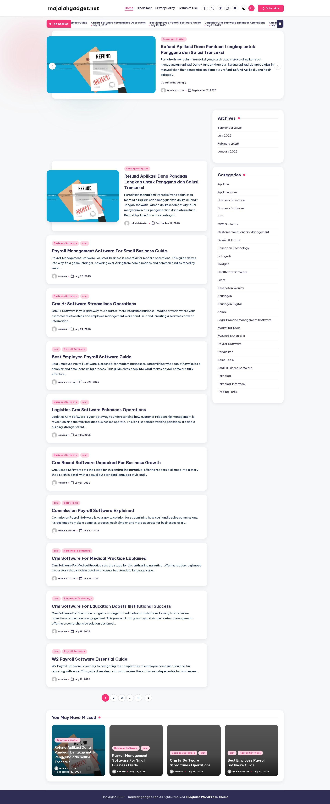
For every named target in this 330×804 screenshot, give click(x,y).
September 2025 (230, 122)
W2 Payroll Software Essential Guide (89, 653)
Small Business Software (235, 362)
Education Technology (78, 593)
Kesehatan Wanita (231, 282)
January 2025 (228, 146)
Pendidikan (225, 346)
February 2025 (228, 138)
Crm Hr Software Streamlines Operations (91, 22)
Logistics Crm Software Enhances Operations (208, 22)
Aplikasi (223, 179)
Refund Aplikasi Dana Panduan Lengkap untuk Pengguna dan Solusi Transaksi (161, 176)
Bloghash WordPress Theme (207, 792)
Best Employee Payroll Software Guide (148, 22)
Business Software (181, 39)
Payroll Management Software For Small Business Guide (109, 245)
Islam (221, 275)
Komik (222, 306)
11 (138, 692)
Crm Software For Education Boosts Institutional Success (111, 600)
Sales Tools (71, 497)
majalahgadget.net (73, 8)
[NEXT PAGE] (148, 692)
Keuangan (225, 291)
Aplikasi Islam (227, 187)
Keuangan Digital (137, 163)
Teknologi (225, 370)
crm (200, 39)
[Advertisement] (126, 126)
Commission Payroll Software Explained (93, 505)
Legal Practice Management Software (244, 314)
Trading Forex (227, 386)
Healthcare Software (77, 545)
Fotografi (224, 250)
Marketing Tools (229, 322)
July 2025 (225, 130)
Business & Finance (231, 195)
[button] (271, 8)
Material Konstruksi (231, 330)
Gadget (223, 259)
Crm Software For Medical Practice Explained (99, 552)
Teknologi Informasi (231, 378)
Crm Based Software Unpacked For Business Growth (276, 22)
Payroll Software (74, 343)
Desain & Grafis (229, 235)
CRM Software (228, 219)
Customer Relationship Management (243, 227)
